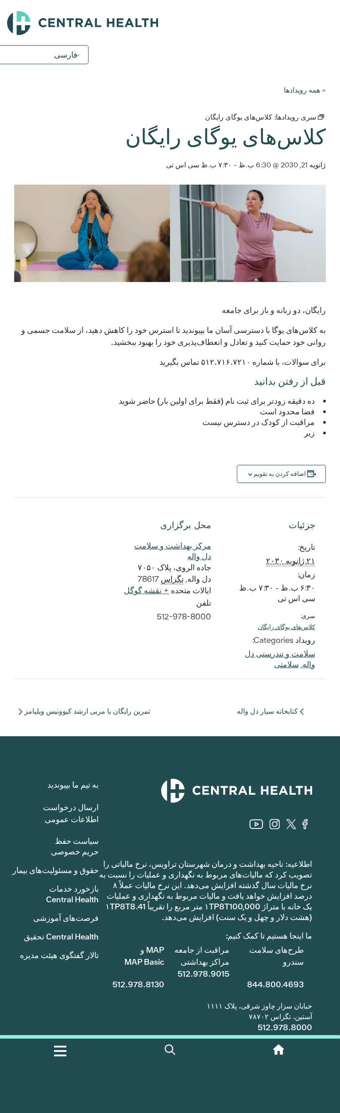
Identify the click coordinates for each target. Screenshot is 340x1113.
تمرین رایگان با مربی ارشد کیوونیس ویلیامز (86, 711)
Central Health (170, 23)
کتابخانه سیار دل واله (268, 711)
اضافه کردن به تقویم (280, 474)
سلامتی (286, 664)
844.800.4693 (275, 984)
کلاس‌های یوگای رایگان (286, 627)
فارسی (65, 55)
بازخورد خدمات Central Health (72, 894)
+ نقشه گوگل (146, 590)
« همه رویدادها (305, 90)
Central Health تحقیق (61, 936)
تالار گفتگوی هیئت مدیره (59, 955)
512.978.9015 (203, 974)
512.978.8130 (138, 984)
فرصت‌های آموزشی (66, 918)
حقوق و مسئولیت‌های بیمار (55, 870)
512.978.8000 (285, 1027)
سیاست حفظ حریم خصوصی (75, 846)
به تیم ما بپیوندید (73, 785)
